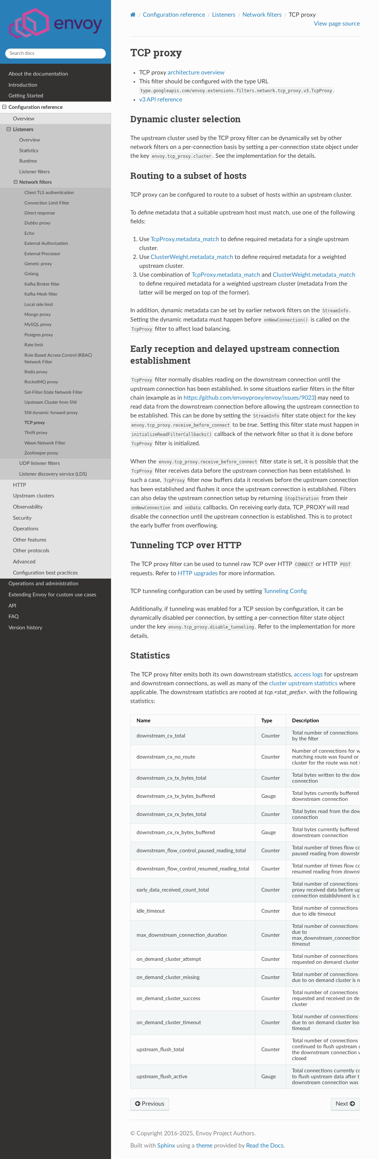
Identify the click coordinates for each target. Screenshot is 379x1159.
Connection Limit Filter (46, 203)
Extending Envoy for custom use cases (52, 594)
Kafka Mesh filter (40, 294)
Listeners (23, 129)
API (12, 606)
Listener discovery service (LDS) (53, 474)
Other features (29, 540)
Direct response (39, 213)
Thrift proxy (35, 433)
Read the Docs (265, 1146)
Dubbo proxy (37, 223)
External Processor (42, 254)
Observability (28, 507)
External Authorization (46, 244)
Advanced (24, 561)
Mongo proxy (37, 315)
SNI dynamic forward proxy (51, 413)
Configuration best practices (45, 573)
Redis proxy (35, 372)
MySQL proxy (37, 325)
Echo (29, 234)
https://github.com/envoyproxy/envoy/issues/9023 (249, 398)
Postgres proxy (38, 335)
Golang (31, 274)
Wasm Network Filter (44, 443)
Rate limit (33, 345)
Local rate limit (38, 305)
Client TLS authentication (49, 193)
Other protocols (31, 550)
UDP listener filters (39, 463)
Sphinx (166, 1146)
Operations (25, 529)
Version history (25, 627)
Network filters (35, 182)
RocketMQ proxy (41, 382)
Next (343, 1104)
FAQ (14, 616)
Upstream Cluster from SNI (50, 402)
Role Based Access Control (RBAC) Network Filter (58, 358)
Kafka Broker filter (42, 284)
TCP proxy (34, 423)
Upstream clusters (33, 496)
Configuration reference (36, 107)
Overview (23, 118)
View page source (337, 24)
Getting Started (26, 96)
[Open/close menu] (4, 107)
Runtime (28, 161)
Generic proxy (38, 264)
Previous (152, 1104)
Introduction (23, 85)
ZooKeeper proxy (41, 453)
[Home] (133, 14)
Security (22, 518)
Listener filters (34, 172)
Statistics (28, 151)
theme (204, 1146)
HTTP (19, 485)
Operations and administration (43, 583)
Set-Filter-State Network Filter (53, 392)
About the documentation (38, 74)
